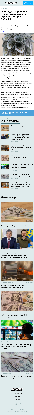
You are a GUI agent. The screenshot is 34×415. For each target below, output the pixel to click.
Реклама (18, 396)
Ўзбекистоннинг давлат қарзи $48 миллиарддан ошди (14, 316)
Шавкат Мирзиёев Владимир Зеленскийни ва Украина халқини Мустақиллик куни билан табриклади (15, 255)
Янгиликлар (4, 8)
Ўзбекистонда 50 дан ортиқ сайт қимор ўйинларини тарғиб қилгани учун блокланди (16, 346)
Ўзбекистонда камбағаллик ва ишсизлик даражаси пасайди (16, 377)
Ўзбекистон (4, 223)
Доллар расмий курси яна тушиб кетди (15, 226)
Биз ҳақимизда (17, 393)
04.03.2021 (4, 22)
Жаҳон (2, 250)
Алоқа (18, 399)
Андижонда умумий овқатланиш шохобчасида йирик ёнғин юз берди (14, 286)
